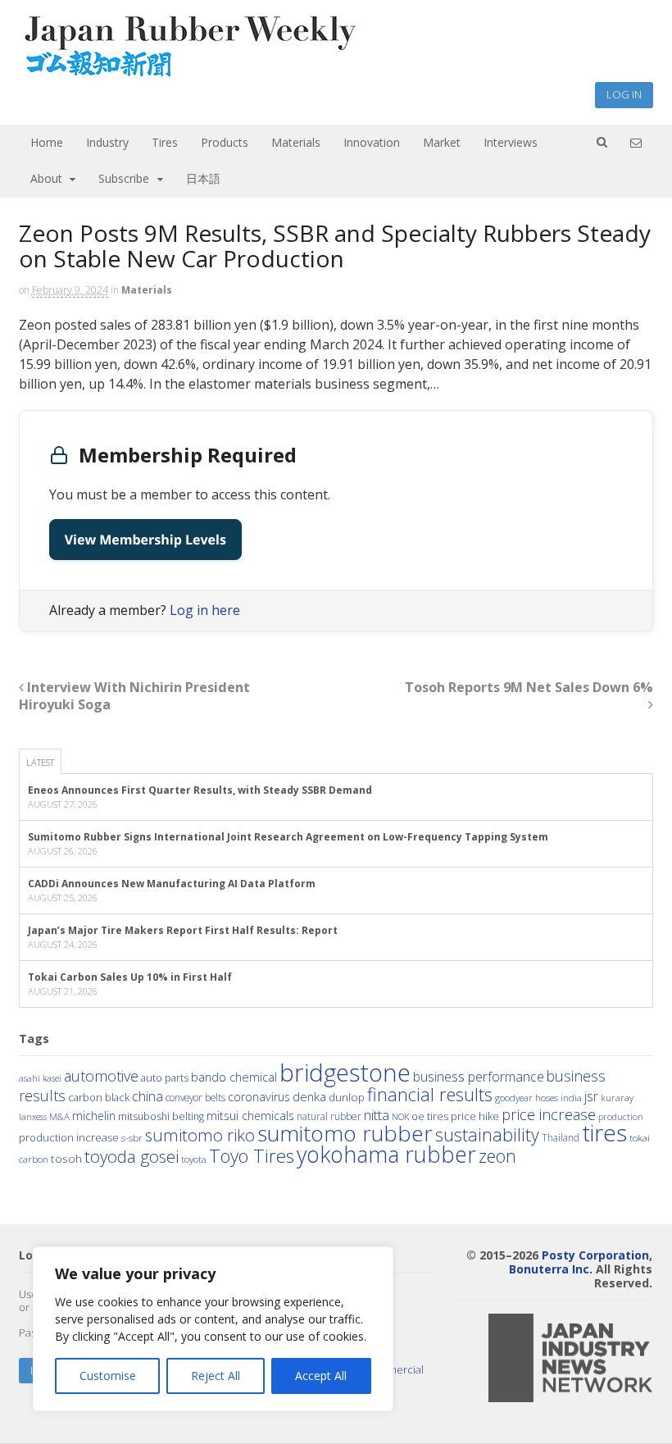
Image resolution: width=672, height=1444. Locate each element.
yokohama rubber (386, 1154)
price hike (475, 1116)
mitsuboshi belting (161, 1116)
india (571, 1097)
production (620, 1116)
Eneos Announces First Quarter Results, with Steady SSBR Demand (200, 790)
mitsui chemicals (250, 1115)
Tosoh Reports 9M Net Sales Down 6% (529, 687)
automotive (101, 1076)
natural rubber (329, 1116)
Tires (165, 142)
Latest (40, 762)
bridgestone (345, 1072)
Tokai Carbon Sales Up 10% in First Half (130, 977)
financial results (430, 1094)
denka (309, 1096)
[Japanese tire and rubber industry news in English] (189, 73)
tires (604, 1132)
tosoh (66, 1158)
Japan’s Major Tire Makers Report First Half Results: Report (183, 930)
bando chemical (234, 1076)
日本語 (203, 178)
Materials (295, 142)
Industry (107, 142)
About (46, 178)
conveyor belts (195, 1097)
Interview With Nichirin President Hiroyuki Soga (134, 695)
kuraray (617, 1097)
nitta (376, 1114)
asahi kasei (40, 1078)
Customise (107, 1375)
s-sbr (132, 1137)
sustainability (487, 1134)
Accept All (321, 1375)
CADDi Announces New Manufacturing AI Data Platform (172, 884)
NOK (400, 1116)
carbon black (98, 1097)
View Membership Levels (145, 540)
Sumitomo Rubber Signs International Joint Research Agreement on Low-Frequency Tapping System (288, 837)
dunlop (347, 1097)
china (147, 1096)
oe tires (429, 1116)
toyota (194, 1159)
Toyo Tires (251, 1155)
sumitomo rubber (345, 1133)
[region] (213, 1328)
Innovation (371, 142)
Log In (624, 94)
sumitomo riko (200, 1134)
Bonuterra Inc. (551, 1269)
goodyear (514, 1097)
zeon (497, 1156)
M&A (59, 1116)
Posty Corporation (595, 1255)
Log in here (205, 610)
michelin (94, 1115)
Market (442, 142)
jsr (591, 1096)
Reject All (215, 1375)
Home (46, 142)
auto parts (164, 1077)
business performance (478, 1077)
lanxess (33, 1117)
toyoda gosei (131, 1156)
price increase (549, 1114)
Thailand (560, 1137)
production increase (69, 1137)
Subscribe (123, 178)
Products (224, 142)
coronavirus (259, 1097)
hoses (546, 1097)
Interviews (511, 142)
